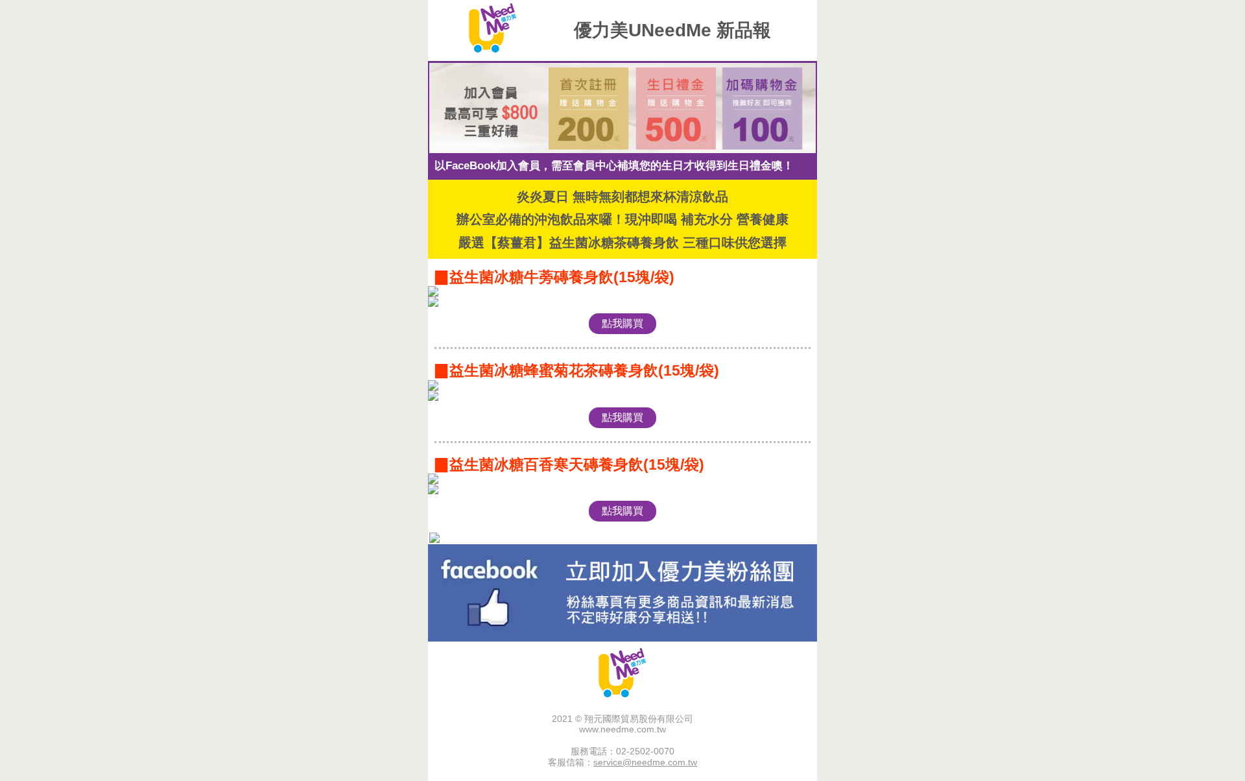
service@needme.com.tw (645, 762)
